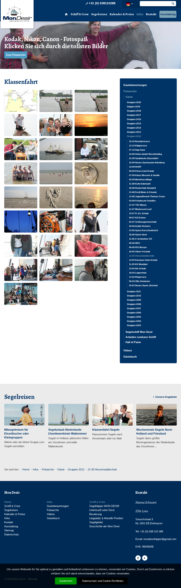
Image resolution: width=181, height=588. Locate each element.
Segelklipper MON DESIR (104, 505)
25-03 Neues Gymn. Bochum (143, 285)
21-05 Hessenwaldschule (141, 256)
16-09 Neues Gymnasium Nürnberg (147, 162)
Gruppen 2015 (134, 123)
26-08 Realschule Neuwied (142, 188)
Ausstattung (168, 14)
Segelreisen (99, 14)
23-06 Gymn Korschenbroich (143, 230)
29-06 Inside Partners (140, 226)
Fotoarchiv (130, 91)
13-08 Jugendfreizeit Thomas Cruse (147, 196)
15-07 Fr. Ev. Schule (139, 213)
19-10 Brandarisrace (139, 141)
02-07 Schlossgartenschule (143, 222)
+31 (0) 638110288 (102, 3)
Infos (139, 14)
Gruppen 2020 (134, 102)
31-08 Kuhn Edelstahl (139, 184)
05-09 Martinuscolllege (140, 179)
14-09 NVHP (135, 167)
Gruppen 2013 (134, 132)
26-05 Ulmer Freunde (139, 251)
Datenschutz (11, 534)
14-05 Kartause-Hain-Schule (143, 260)
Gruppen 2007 (134, 308)
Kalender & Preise (122, 14)
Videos (127, 350)
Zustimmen (65, 580)
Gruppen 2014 (134, 128)
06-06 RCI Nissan (138, 247)
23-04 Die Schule (137, 268)
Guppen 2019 (133, 106)
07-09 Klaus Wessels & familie (144, 175)
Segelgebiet (96, 522)
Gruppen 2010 (134, 296)
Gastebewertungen (135, 85)
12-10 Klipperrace (138, 145)
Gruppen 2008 (134, 304)
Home (7, 501)
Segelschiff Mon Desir (139, 331)
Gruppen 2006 (134, 312)
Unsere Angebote (166, 396)
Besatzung (95, 514)
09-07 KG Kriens (137, 217)
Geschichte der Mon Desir (104, 526)
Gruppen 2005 (134, 317)
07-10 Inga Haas (137, 150)
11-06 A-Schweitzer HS (140, 239)
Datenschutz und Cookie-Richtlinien (102, 580)
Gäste (129, 96)
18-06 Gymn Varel (138, 234)
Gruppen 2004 (134, 321)
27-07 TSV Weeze (138, 205)
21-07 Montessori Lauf (140, 209)
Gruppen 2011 (134, 291)
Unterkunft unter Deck (102, 510)
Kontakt (151, 14)
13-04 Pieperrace (137, 277)
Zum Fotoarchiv (15, 54)
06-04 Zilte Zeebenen (139, 281)
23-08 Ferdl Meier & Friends (143, 192)
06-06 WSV (134, 243)
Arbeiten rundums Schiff (140, 336)
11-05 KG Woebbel (138, 264)
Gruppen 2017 (134, 115)
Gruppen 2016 (134, 119)
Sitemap (9, 530)
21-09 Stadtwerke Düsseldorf (143, 158)
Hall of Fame (133, 342)
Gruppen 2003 (134, 325)
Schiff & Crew (80, 14)
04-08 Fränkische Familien (142, 201)
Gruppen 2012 (134, 136)
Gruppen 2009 (134, 300)
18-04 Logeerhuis (138, 273)
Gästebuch (130, 356)
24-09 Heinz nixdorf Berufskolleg (145, 154)
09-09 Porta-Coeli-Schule (141, 171)
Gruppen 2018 (134, 111)
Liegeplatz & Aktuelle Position (106, 518)
